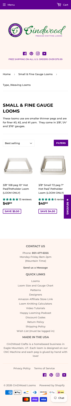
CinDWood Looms (24, 385)
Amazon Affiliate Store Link (35, 299)
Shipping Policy (35, 326)
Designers (35, 294)
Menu (11, 4)
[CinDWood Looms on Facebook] (25, 54)
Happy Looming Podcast (35, 312)
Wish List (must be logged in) (35, 330)
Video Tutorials (35, 308)
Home (7, 74)
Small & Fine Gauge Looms (35, 74)
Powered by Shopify (52, 385)
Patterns (35, 290)
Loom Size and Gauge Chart (35, 285)
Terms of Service (44, 368)
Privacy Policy (21, 368)
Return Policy (35, 321)
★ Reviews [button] (67, 207)
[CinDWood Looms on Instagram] (38, 54)
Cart (65, 4)
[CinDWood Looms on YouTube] (44, 54)
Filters (61, 143)
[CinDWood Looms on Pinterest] (31, 54)
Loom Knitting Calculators (35, 303)
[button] (11, 199)
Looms (35, 280)
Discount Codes (35, 317)
